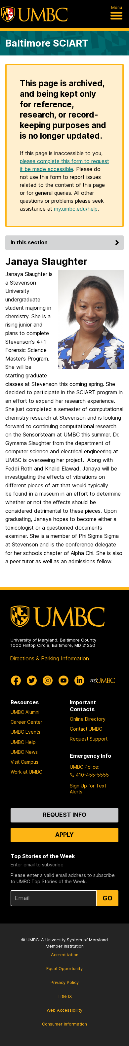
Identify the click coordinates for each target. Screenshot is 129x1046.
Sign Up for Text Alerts (88, 788)
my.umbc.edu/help (76, 208)
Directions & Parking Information (49, 658)
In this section (29, 242)
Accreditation (64, 954)
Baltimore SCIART (46, 43)
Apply (64, 834)
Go (107, 898)
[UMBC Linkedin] (79, 680)
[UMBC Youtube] (63, 680)
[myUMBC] (102, 680)
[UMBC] (34, 14)
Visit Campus (24, 762)
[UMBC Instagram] (47, 680)
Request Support (89, 739)
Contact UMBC (86, 729)
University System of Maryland (76, 939)
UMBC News (24, 752)
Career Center (26, 722)
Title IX (65, 996)
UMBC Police (84, 767)
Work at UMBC (26, 772)
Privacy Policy (65, 982)
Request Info (64, 814)
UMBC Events (25, 732)
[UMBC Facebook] (16, 680)
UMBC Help (23, 742)
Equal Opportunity (64, 968)
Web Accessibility (64, 1010)
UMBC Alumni (25, 712)
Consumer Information (64, 1024)
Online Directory (88, 719)
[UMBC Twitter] (31, 680)
